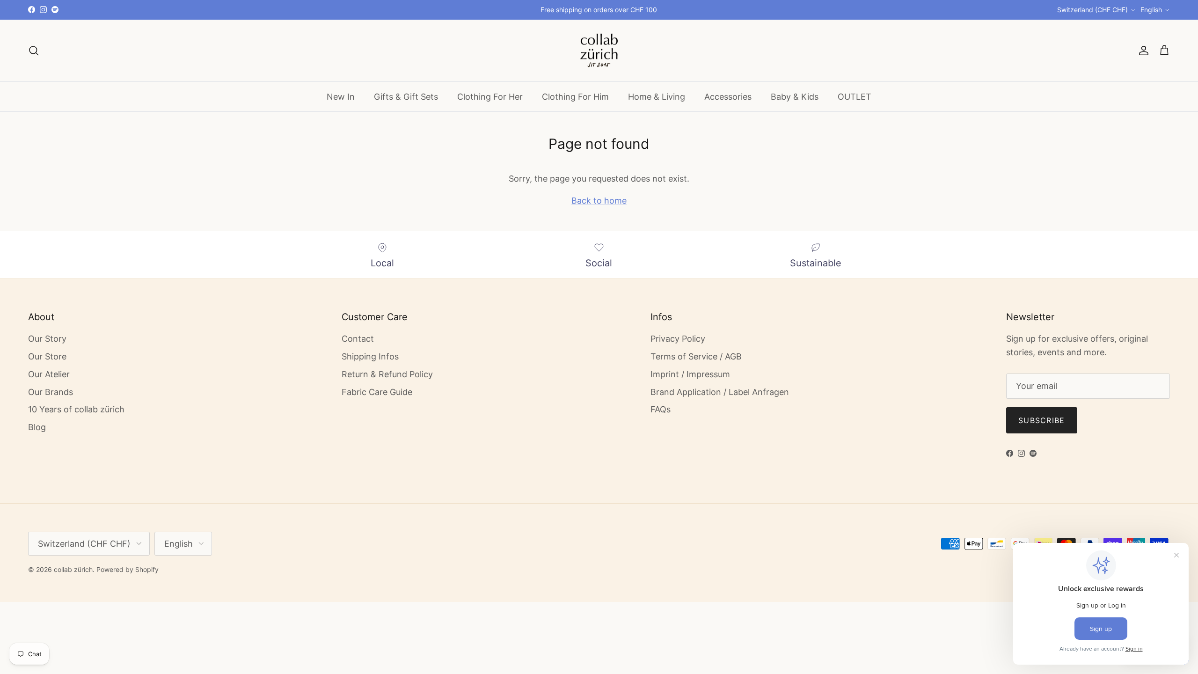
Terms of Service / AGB (696, 356)
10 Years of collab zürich (76, 409)
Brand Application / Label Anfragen (719, 392)
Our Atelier (49, 374)
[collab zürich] (599, 51)
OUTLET (854, 97)
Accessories (728, 97)
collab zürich (73, 569)
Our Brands (50, 392)
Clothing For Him (575, 97)
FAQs (660, 409)
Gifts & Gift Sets (406, 97)
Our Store (47, 356)
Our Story (47, 339)
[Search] (33, 50)
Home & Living (656, 97)
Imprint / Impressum (690, 374)
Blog (37, 427)
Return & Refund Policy (387, 374)
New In (341, 97)
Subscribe (1041, 420)
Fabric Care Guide (377, 392)
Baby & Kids (794, 97)
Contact (358, 339)
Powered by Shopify (127, 569)
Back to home (599, 200)
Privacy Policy (677, 339)
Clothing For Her (490, 97)
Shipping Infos (370, 356)
